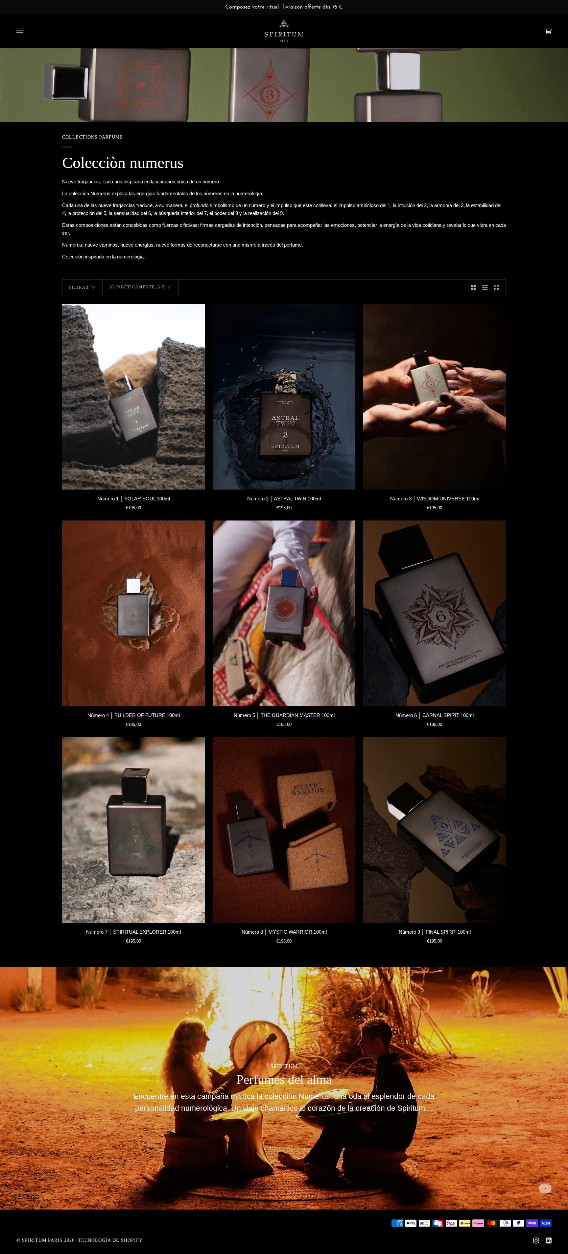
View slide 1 (545, 1188)
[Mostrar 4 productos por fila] (498, 287)
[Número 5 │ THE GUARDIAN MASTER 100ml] (284, 613)
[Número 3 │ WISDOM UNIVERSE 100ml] (434, 397)
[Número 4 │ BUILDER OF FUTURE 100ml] (133, 613)
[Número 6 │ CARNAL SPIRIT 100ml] (434, 613)
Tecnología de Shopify (110, 1240)
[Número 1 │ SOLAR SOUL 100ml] (133, 397)
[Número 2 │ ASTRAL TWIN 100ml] (284, 397)
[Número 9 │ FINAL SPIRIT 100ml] (434, 830)
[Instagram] (536, 1240)
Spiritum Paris (42, 1240)
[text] (284, 7)
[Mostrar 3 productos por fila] (485, 287)
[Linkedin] (549, 1240)
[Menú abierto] (26, 31)
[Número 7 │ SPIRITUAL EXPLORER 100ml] (133, 830)
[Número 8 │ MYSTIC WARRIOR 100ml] (284, 830)
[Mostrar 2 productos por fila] (473, 287)
